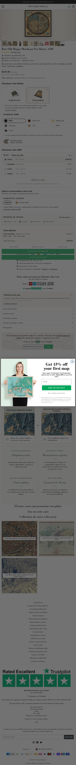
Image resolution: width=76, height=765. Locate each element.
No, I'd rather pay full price (56, 393)
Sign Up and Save (56, 388)
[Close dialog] (72, 361)
